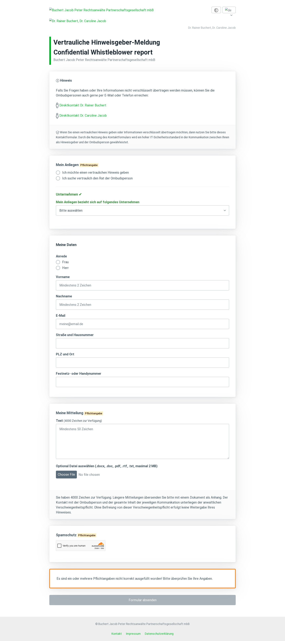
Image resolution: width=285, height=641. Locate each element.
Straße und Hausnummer (75, 335)
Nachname (64, 296)
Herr (65, 268)
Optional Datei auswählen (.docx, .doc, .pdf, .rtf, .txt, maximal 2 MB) (107, 466)
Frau (65, 262)
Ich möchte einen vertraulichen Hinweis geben (95, 172)
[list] (229, 10)
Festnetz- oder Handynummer (78, 374)
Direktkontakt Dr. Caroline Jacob (83, 115)
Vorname (63, 277)
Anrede (61, 256)
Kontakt (116, 633)
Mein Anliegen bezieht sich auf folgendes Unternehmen (97, 202)
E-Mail (60, 316)
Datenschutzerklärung (159, 633)
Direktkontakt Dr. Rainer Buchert (82, 105)
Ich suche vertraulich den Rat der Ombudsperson (97, 178)
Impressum (133, 633)
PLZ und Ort (65, 354)
